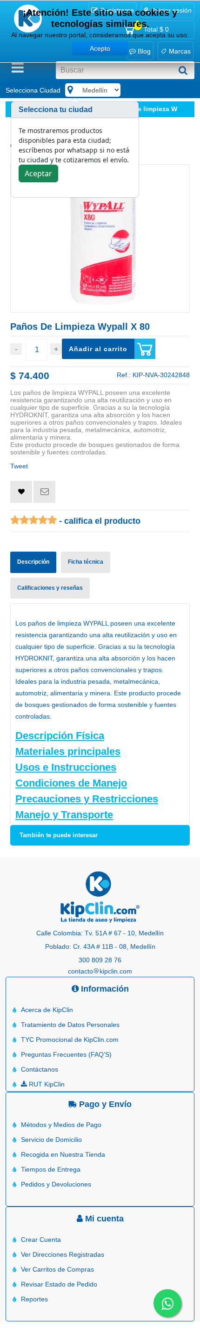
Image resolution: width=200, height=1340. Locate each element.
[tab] (100, 736)
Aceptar (38, 173)
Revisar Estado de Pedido (59, 1284)
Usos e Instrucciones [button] (65, 767)
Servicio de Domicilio (51, 1139)
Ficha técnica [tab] (85, 562)
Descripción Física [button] (59, 735)
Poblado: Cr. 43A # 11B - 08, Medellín (100, 946)
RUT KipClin (46, 1084)
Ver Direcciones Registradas (62, 1254)
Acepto (100, 48)
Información (104, 988)
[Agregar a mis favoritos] (21, 492)
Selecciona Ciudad (33, 90)
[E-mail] (44, 492)
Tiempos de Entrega (50, 1169)
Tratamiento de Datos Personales (70, 1024)
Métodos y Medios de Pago (61, 1124)
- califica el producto (98, 521)
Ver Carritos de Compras (57, 1269)
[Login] (21, 491)
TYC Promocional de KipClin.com (70, 1039)
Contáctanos (39, 1069)
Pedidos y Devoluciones (56, 1184)
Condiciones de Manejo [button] (71, 783)
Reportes (34, 1299)
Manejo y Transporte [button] (64, 814)
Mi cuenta (103, 1218)
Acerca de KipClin (47, 1009)
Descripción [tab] (33, 562)
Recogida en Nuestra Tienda (63, 1154)
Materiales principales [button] (67, 751)
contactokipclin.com (100, 971)
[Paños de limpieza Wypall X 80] (100, 239)
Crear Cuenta (41, 1239)
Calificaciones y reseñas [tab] (50, 588)
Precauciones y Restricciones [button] (86, 799)
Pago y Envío (104, 1104)
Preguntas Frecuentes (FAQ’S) (66, 1054)
